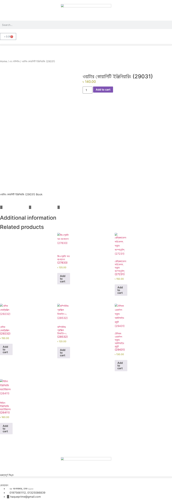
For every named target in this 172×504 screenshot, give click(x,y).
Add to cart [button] (62, 278)
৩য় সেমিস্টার (14, 61)
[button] (86, 45)
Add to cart (103, 89)
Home (3, 61)
